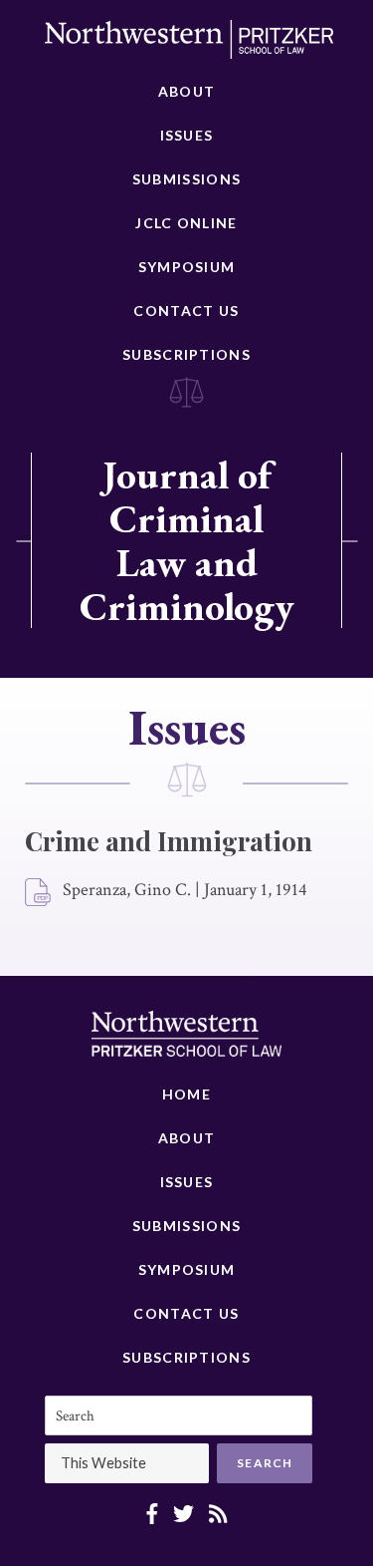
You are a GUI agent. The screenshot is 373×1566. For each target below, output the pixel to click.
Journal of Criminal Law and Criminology (187, 540)
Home (186, 1094)
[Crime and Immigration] (39, 893)
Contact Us (186, 310)
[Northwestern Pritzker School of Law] (189, 45)
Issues (187, 135)
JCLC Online (186, 222)
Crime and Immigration (168, 840)
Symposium (187, 266)
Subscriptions (186, 354)
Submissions (186, 178)
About (187, 91)
